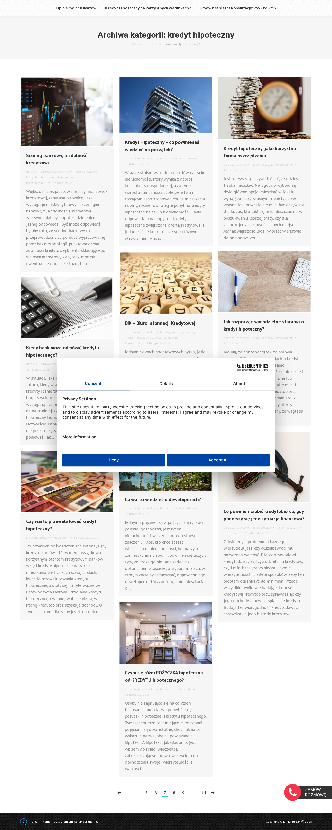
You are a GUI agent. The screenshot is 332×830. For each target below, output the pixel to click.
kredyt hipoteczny (38, 177)
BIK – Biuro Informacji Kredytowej (160, 323)
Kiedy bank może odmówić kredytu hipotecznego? (62, 351)
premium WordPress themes (79, 821)
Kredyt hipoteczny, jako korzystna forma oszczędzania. (260, 152)
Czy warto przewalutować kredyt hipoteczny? (61, 525)
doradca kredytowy (38, 171)
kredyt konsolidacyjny (65, 177)
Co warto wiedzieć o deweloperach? (163, 499)
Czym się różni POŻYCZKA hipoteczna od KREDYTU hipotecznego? (164, 676)
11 (203, 792)
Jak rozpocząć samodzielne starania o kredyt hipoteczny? (264, 325)
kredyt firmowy (62, 171)
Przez (34, 183)
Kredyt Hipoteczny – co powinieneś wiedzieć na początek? (162, 146)
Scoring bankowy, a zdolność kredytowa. (56, 159)
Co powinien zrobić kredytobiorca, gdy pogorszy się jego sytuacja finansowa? (264, 515)
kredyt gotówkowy (85, 171)
